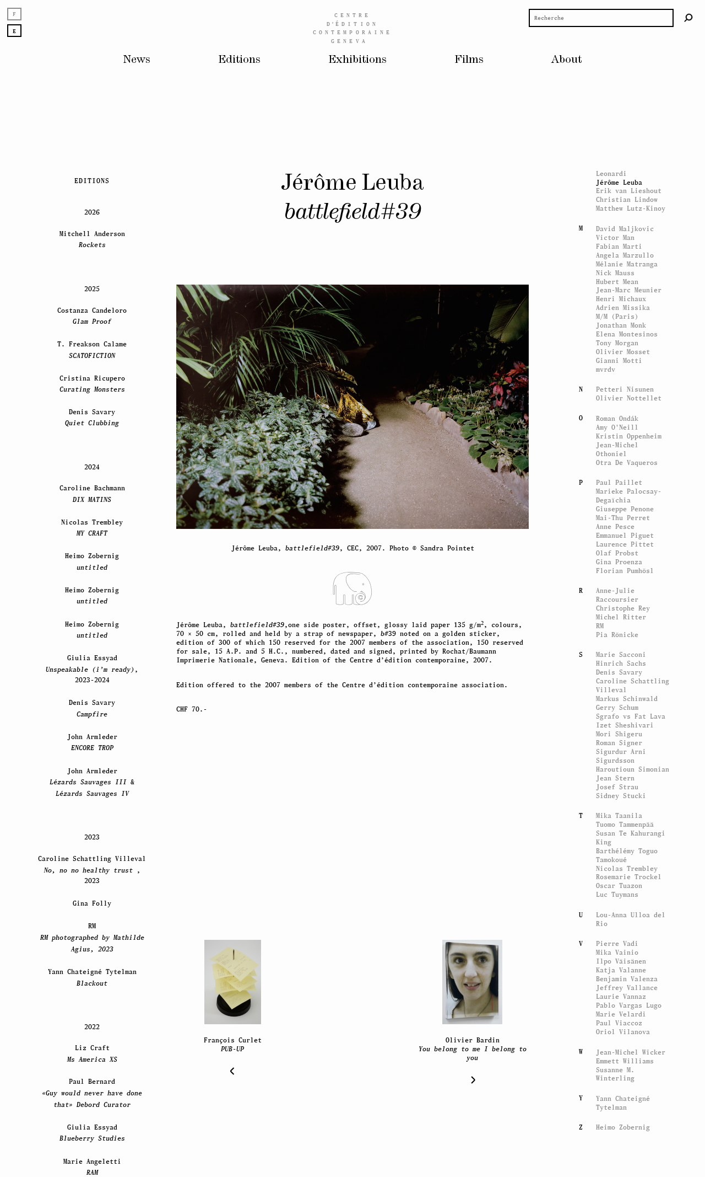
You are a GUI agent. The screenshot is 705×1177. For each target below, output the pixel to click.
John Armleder (92, 741)
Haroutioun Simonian (632, 769)
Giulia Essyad (92, 1132)
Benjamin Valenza (627, 979)
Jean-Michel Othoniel (617, 449)
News (136, 60)
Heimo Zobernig (623, 1127)
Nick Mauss (615, 273)
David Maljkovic (625, 228)
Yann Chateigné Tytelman (623, 1102)
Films (469, 60)
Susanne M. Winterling (615, 1073)
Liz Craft (92, 1053)
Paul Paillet (619, 482)
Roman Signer (619, 743)
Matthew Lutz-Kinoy (630, 208)
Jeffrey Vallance (627, 987)
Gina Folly (92, 903)
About (566, 60)
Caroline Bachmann (92, 493)
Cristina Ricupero (92, 383)
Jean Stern (615, 778)
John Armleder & (92, 781)
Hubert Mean (617, 281)
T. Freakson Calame (92, 349)
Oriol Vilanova (623, 1032)
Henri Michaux (621, 299)
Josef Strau (617, 787)
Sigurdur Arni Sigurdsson (621, 755)
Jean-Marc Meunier (628, 290)
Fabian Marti (619, 246)
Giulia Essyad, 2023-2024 (92, 668)
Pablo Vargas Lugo (628, 1005)
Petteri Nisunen (625, 389)
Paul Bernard (92, 1092)
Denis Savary (619, 672)
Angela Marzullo (625, 255)
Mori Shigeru (619, 734)
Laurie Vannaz (621, 996)
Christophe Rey (623, 608)
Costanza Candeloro (92, 315)
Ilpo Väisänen (621, 961)
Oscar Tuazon (619, 886)
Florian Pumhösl (625, 570)
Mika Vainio (617, 952)
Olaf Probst (617, 553)
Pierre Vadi (617, 943)
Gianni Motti (619, 360)
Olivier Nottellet (628, 398)
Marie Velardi (621, 1014)
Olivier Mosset (623, 351)
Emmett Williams (625, 1060)
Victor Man (615, 237)
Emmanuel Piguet (625, 535)
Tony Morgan (617, 343)
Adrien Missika (623, 307)
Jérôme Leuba (619, 182)
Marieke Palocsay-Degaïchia (628, 495)
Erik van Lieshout (628, 190)
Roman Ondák (617, 418)
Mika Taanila (619, 815)
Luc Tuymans (617, 895)
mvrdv (605, 369)
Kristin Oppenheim (628, 436)
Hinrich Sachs (621, 663)
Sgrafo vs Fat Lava (630, 716)
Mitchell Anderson (92, 238)
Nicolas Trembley (627, 868)
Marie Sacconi (621, 654)
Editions (239, 60)
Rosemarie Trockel (628, 877)
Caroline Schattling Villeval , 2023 (92, 869)
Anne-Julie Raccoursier (617, 594)
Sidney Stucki (621, 795)
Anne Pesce (615, 526)
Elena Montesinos (627, 334)
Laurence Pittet (625, 544)
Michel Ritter (621, 617)
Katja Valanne (621, 970)
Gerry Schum (617, 707)
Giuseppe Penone (625, 509)
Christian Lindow (627, 199)
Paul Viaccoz (619, 1023)
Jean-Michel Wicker (630, 1051)
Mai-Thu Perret (623, 517)
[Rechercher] (688, 17)
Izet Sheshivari (625, 725)
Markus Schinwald (627, 698)
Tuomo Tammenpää (625, 824)
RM (600, 626)
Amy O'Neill (617, 427)
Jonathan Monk (621, 325)
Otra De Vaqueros (627, 462)
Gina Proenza (619, 562)
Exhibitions (357, 60)
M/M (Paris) (617, 316)
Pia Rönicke (617, 634)
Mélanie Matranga (627, 264)
